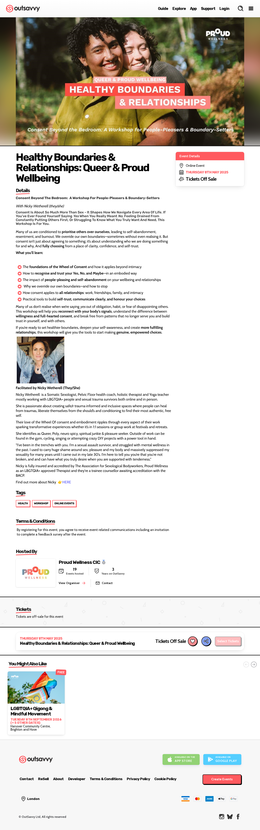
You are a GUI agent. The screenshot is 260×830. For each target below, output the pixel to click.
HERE (66, 482)
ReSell (43, 779)
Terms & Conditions (106, 779)
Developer (76, 779)
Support (208, 8)
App (193, 8)
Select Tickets (228, 641)
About (58, 779)
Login (224, 8)
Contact (27, 779)
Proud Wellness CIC (79, 562)
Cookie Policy (165, 779)
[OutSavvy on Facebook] (238, 816)
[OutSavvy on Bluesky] (230, 816)
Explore (179, 8)
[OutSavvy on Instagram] (221, 816)
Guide (163, 8)
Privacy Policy (138, 779)
